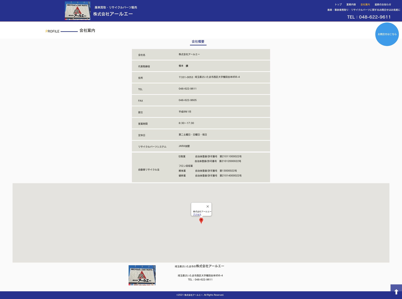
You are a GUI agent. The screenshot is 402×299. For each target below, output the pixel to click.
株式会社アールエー (199, 266)
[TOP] (396, 291)
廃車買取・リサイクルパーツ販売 (116, 7)
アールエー (121, 13)
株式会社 (101, 14)
